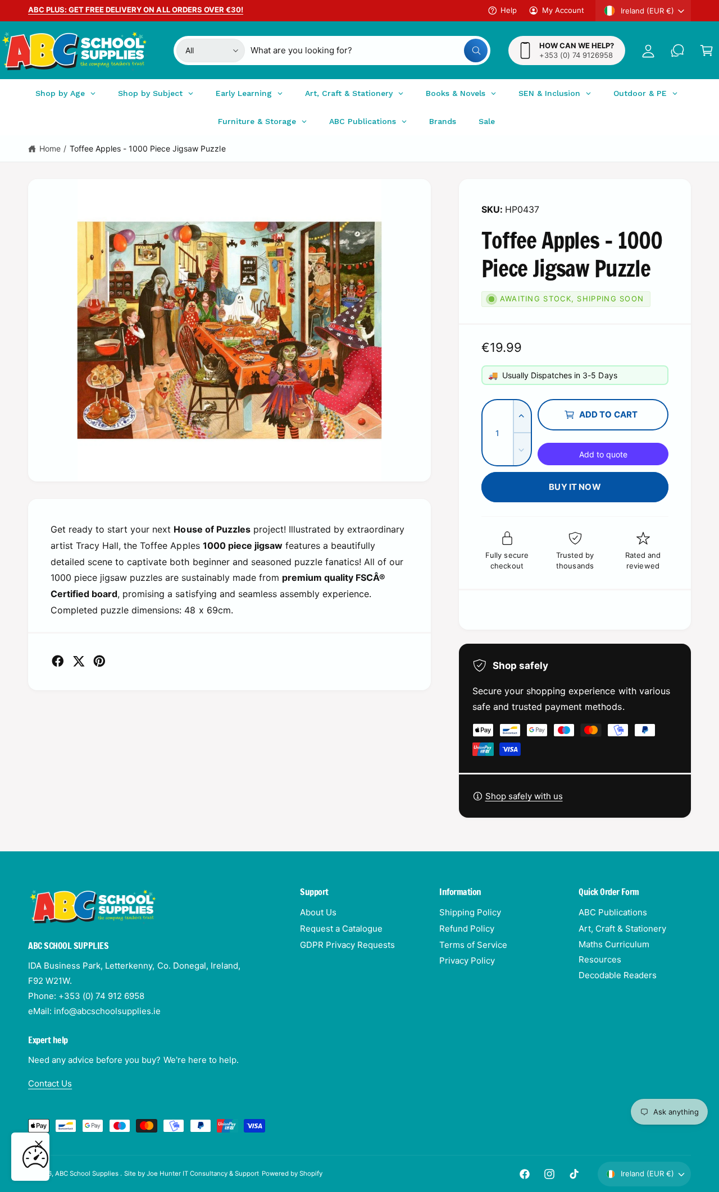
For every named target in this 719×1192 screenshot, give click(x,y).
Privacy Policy (467, 960)
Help (508, 10)
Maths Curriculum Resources (614, 952)
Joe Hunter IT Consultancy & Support (203, 1173)
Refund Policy (466, 928)
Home (50, 148)
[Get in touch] (677, 50)
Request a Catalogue (341, 928)
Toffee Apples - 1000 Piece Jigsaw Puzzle (148, 148)
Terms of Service (473, 944)
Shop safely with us (524, 796)
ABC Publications (613, 912)
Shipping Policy (470, 912)
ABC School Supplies (87, 1173)
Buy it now (575, 487)
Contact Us (50, 1083)
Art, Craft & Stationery (622, 928)
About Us (318, 912)
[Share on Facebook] (58, 661)
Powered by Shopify (292, 1173)
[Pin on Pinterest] (99, 661)
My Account (563, 10)
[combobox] (369, 50)
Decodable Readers (618, 975)
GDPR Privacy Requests (347, 944)
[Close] (39, 1144)
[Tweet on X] (78, 661)
